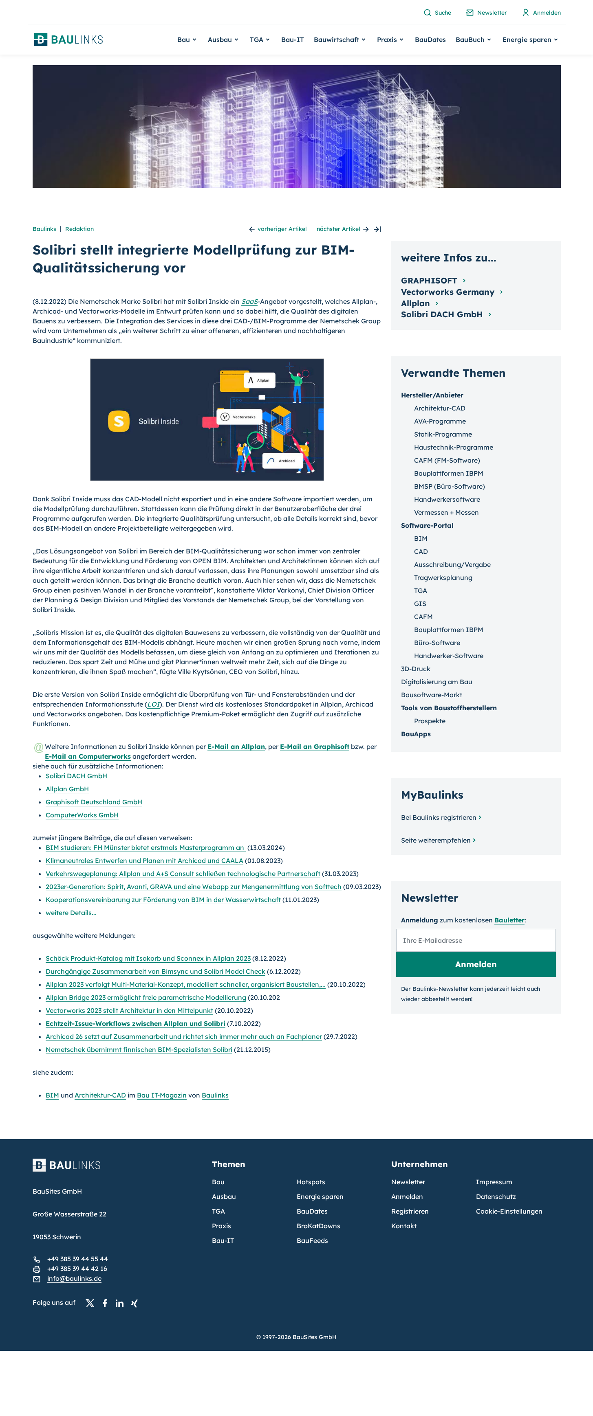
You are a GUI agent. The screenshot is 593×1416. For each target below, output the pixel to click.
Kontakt (404, 1226)
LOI (153, 704)
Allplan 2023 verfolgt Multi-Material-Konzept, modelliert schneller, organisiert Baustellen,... (186, 984)
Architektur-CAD (100, 1095)
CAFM (423, 617)
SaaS (249, 301)
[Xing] (136, 1302)
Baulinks (44, 229)
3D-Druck (415, 669)
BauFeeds (312, 1240)
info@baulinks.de (74, 1278)
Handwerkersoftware (447, 499)
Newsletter (408, 1182)
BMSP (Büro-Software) (449, 486)
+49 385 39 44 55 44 (77, 1259)
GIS (420, 603)
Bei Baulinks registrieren (438, 817)
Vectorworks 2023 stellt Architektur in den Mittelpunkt (129, 1010)
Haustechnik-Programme (453, 447)
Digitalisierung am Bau (436, 682)
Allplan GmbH (67, 789)
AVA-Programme (440, 421)
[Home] (117, 1170)
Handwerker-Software (448, 656)
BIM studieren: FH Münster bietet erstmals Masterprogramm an (146, 847)
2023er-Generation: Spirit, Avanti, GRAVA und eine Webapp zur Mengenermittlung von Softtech (194, 887)
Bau (218, 1182)
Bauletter (509, 920)
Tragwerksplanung (443, 577)
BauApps (416, 734)
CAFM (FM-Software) (447, 460)
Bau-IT (292, 39)
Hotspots (311, 1182)
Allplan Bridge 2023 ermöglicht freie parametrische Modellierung (146, 997)
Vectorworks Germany (449, 292)
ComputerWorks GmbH (82, 815)
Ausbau (224, 1196)
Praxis (221, 1226)
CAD (421, 551)
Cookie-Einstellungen (509, 1211)
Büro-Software (437, 643)
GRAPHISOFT (430, 280)
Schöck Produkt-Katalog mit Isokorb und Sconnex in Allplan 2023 (148, 958)
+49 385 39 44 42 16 (77, 1269)
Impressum (494, 1182)
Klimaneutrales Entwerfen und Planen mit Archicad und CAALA (144, 860)
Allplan (416, 303)
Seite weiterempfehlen (436, 840)
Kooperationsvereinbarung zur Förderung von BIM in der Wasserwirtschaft (163, 900)
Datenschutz (496, 1196)
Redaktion (79, 229)
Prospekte (429, 721)
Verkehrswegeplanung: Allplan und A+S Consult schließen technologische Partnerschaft (183, 873)
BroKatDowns (318, 1226)
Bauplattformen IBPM (448, 473)
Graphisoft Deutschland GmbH (94, 802)
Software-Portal (427, 525)
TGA (420, 590)
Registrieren (410, 1211)
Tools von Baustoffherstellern (449, 708)
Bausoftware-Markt (431, 695)
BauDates (430, 39)
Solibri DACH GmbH (76, 776)
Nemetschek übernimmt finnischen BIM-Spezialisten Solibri (139, 1049)
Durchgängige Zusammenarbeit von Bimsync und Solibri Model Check (155, 971)
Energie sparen (320, 1196)
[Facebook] (107, 1302)
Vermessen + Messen (446, 512)
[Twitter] (92, 1302)
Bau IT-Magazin (162, 1095)
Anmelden (407, 1196)
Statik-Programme (443, 434)
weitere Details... (71, 913)
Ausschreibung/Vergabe (452, 564)
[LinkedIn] (122, 1302)
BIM (52, 1095)
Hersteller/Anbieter (432, 395)
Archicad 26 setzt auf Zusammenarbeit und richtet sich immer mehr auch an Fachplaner (184, 1036)
